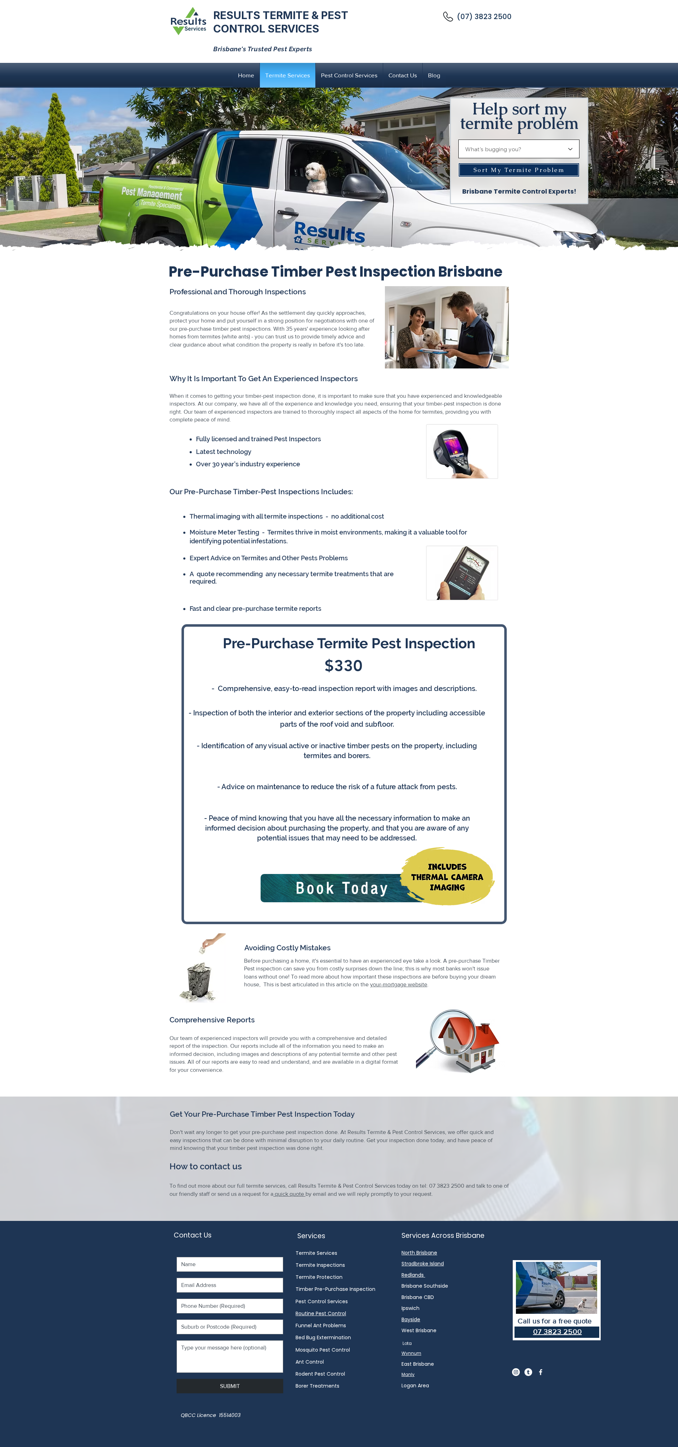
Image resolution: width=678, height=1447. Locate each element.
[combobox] (518, 149)
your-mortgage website (398, 984)
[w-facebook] (541, 1372)
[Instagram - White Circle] (516, 1372)
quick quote (289, 1194)
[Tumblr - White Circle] (528, 1372)
